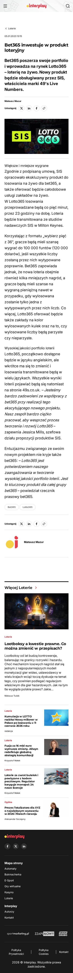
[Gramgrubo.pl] (63, 934)
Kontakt (9, 917)
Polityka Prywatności (16, 951)
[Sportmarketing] (18, 934)
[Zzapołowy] (44, 934)
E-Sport (9, 880)
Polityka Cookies (43, 951)
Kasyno (8, 892)
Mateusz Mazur (12, 101)
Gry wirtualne (12, 886)
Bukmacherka (12, 874)
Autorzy (9, 911)
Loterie (12, 28)
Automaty (10, 868)
